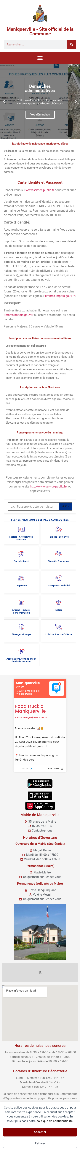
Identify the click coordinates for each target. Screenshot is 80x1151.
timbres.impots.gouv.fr (60, 296)
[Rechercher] (71, 44)
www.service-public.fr (40, 190)
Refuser (40, 1143)
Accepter (40, 1132)
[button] (40, 58)
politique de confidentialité (54, 1121)
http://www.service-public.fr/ (48, 486)
